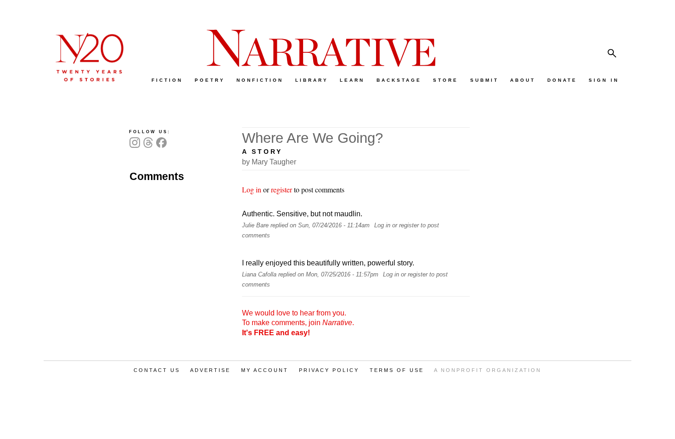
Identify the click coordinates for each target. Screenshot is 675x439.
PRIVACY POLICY (329, 370)
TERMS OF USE (397, 370)
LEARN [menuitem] (352, 80)
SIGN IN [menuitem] (604, 80)
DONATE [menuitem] (562, 80)
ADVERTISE (210, 370)
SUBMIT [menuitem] (484, 80)
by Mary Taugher (269, 162)
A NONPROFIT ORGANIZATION (487, 370)
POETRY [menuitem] (210, 80)
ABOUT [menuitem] (522, 80)
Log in (251, 189)
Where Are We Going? (312, 138)
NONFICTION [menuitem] (259, 80)
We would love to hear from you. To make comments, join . (298, 323)
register (281, 189)
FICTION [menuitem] (167, 80)
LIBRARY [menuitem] (311, 80)
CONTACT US (157, 370)
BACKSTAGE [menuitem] (399, 80)
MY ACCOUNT (264, 370)
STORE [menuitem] (445, 80)
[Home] (85, 79)
